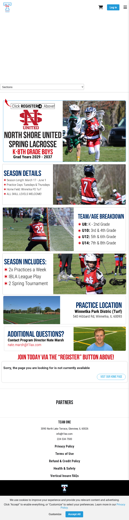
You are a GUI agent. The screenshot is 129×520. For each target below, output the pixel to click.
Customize (55, 514)
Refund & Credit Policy (64, 461)
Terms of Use (64, 453)
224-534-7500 (64, 439)
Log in (113, 7)
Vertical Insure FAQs (64, 475)
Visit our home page (111, 377)
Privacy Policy (64, 446)
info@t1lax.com (64, 433)
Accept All (74, 514)
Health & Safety (64, 468)
